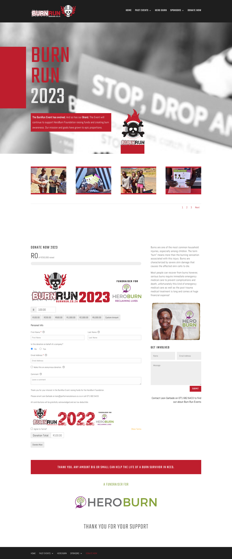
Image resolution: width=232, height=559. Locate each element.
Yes (44, 349)
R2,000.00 (84, 317)
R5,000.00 (96, 317)
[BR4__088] (93, 192)
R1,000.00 (71, 317)
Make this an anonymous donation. (47, 367)
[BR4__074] (48, 192)
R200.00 (47, 317)
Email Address (37, 355)
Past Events (141, 10)
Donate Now (194, 10)
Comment (35, 374)
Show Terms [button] (136, 429)
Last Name (92, 332)
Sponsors (175, 10)
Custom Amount (112, 317)
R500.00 (58, 317)
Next (197, 207)
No (35, 349)
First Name (36, 332)
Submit (195, 389)
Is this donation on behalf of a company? (47, 344)
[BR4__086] (138, 192)
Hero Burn (161, 10)
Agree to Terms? (40, 429)
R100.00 (36, 317)
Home (129, 10)
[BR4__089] (183, 192)
